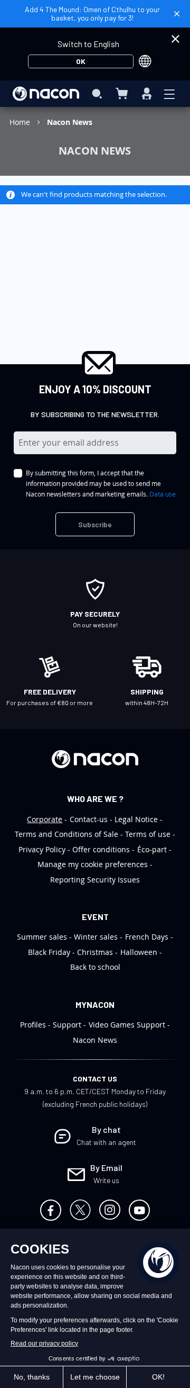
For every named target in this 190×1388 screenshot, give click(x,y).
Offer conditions (101, 849)
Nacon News (95, 1040)
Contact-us (89, 819)
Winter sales (96, 937)
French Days (146, 937)
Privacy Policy (41, 849)
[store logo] (46, 93)
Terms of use (147, 834)
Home (21, 122)
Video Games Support (127, 1025)
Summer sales (42, 937)
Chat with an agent (106, 1142)
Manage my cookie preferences (92, 864)
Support (67, 1025)
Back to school (95, 967)
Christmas (95, 952)
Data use (162, 494)
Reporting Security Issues (95, 880)
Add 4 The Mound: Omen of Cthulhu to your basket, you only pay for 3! (92, 13)
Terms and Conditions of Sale (66, 834)
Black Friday (49, 952)
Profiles (33, 1025)
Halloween (138, 952)
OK (81, 61)
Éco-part (152, 849)
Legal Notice (136, 819)
